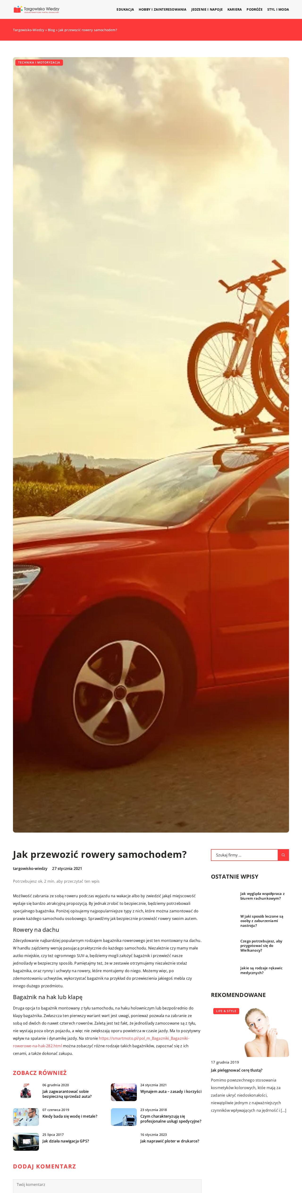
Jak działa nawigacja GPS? (65, 1141)
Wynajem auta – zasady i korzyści (170, 1091)
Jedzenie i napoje (207, 9)
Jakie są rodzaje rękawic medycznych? (261, 970)
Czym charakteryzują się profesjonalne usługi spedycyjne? (170, 1119)
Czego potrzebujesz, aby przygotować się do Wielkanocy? (261, 946)
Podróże (254, 9)
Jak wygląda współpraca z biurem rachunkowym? (262, 896)
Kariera (234, 9)
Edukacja (125, 9)
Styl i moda (278, 9)
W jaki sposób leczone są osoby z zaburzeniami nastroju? (261, 921)
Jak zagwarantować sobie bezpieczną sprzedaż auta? (67, 1094)
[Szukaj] (283, 855)
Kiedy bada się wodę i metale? (69, 1116)
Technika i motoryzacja (39, 62)
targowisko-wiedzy (30, 868)
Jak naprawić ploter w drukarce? (169, 1141)
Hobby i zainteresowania (163, 9)
